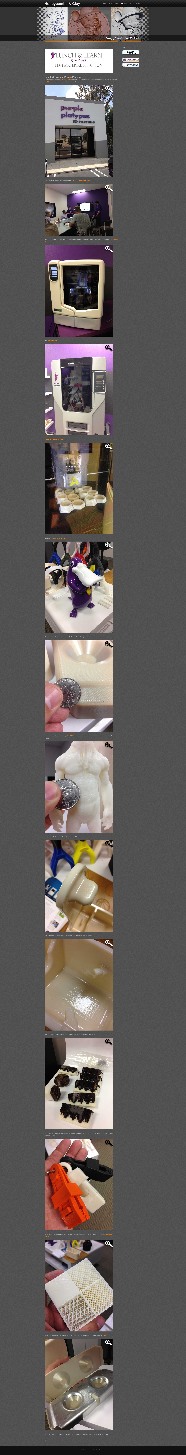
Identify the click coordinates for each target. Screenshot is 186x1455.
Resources (124, 3)
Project (116, 3)
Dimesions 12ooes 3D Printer (54, 439)
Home (104, 3)
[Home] (131, 54)
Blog (110, 3)
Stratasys (50, 82)
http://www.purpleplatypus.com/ (81, 180)
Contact (138, 3)
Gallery (131, 3)
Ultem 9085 (69, 736)
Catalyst (105, 1335)
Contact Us (102, 1450)
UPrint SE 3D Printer (60, 538)
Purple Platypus (67, 79)
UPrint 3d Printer (52, 340)
